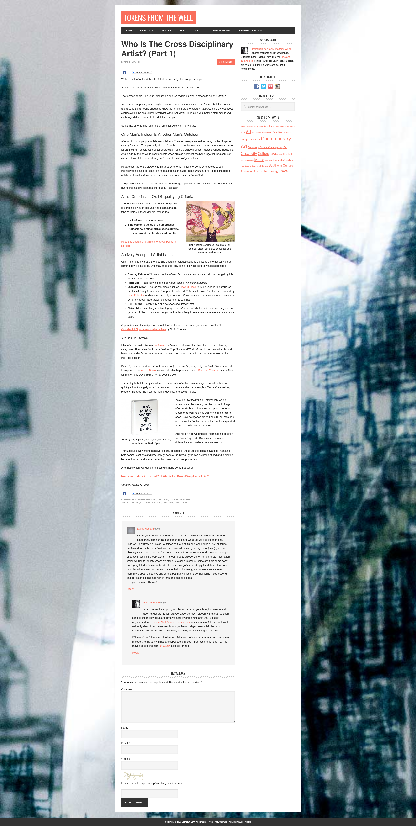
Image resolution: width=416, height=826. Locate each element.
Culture (173, 499)
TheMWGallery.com (242, 821)
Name (125, 727)
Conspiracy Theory (250, 139)
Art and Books (148, 370)
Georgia (279, 154)
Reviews (264, 166)
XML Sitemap (221, 821)
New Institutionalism (282, 160)
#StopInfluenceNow (248, 126)
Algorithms (268, 126)
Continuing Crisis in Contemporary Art (267, 147)
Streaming (247, 171)
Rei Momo (159, 345)
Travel (283, 170)
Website (126, 759)
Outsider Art (181, 502)
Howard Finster (188, 287)
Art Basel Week (277, 132)
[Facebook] (124, 72)
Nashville (268, 160)
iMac (242, 160)
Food (273, 154)
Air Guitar (164, 646)
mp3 (252, 160)
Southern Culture (281, 165)
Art (137, 502)
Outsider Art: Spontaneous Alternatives (143, 329)
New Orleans (246, 166)
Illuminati (287, 154)
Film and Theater (208, 370)
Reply (130, 589)
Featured (184, 499)
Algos (277, 126)
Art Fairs (289, 132)
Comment (126, 689)
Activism (260, 126)
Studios (258, 171)
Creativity (162, 499)
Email (125, 743)
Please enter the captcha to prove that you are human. (152, 783)
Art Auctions (256, 132)
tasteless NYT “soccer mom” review (170, 622)
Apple (243, 132)
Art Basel (265, 132)
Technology (270, 171)
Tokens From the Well (158, 17)
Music (259, 159)
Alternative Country (287, 126)
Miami (247, 160)
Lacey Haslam (145, 528)
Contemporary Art (145, 499)
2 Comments (225, 62)
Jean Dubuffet (136, 295)
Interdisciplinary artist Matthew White (271, 48)
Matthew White (151, 602)
